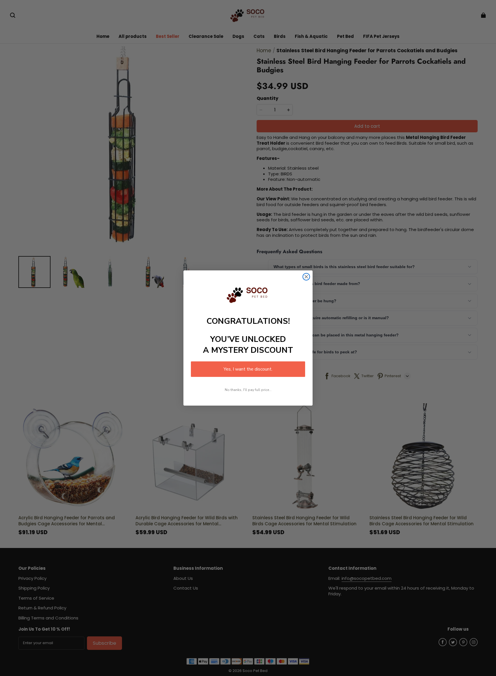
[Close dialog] (306, 276)
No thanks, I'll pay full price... (248, 390)
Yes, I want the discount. (248, 369)
